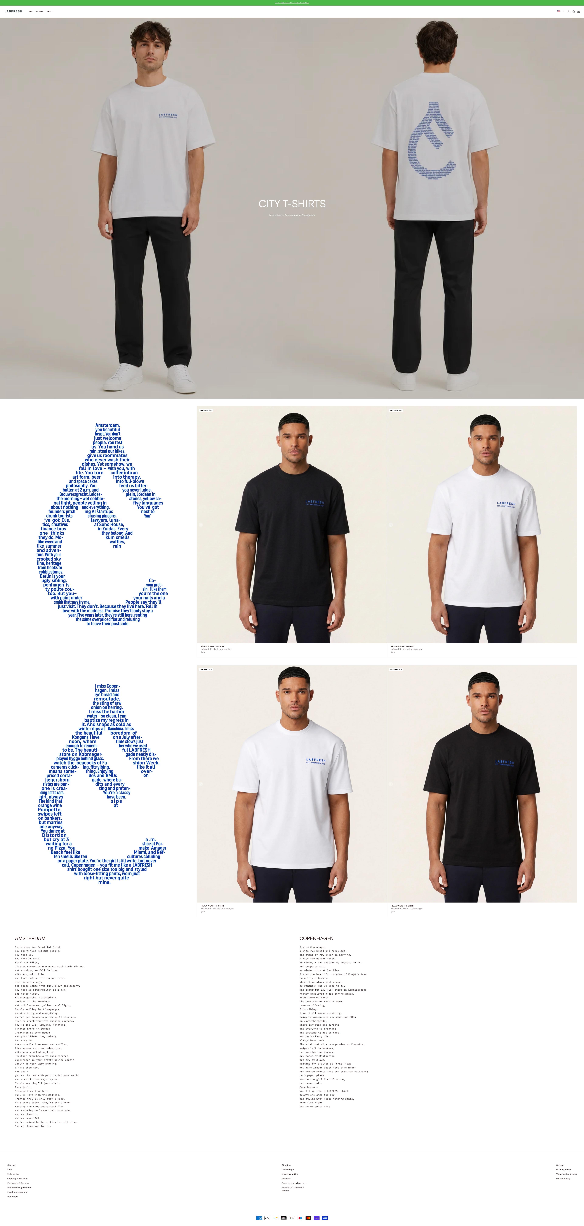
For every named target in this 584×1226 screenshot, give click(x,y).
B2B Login (12, 1197)
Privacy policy (563, 1170)
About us (286, 1165)
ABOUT (50, 11)
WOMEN (39, 11)
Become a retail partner (294, 1183)
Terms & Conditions (566, 1174)
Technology (288, 1170)
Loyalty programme (17, 1192)
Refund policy (563, 1179)
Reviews (286, 1179)
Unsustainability (290, 1174)
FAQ (9, 1170)
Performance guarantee (19, 1188)
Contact (11, 1165)
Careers (560, 1165)
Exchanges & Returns (18, 1183)
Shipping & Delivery (17, 1179)
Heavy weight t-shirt (212, 647)
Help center (13, 1174)
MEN (31, 11)
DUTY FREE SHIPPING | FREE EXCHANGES (292, 3)
